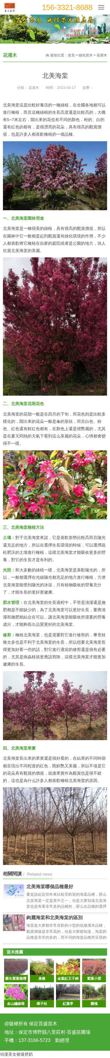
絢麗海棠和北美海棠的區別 (54, 917)
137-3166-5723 (34, 1040)
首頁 (71, 55)
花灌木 (102, 55)
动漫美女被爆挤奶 (16, 1054)
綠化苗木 (86, 55)
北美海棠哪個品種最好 (49, 886)
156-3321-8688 (67, 7)
